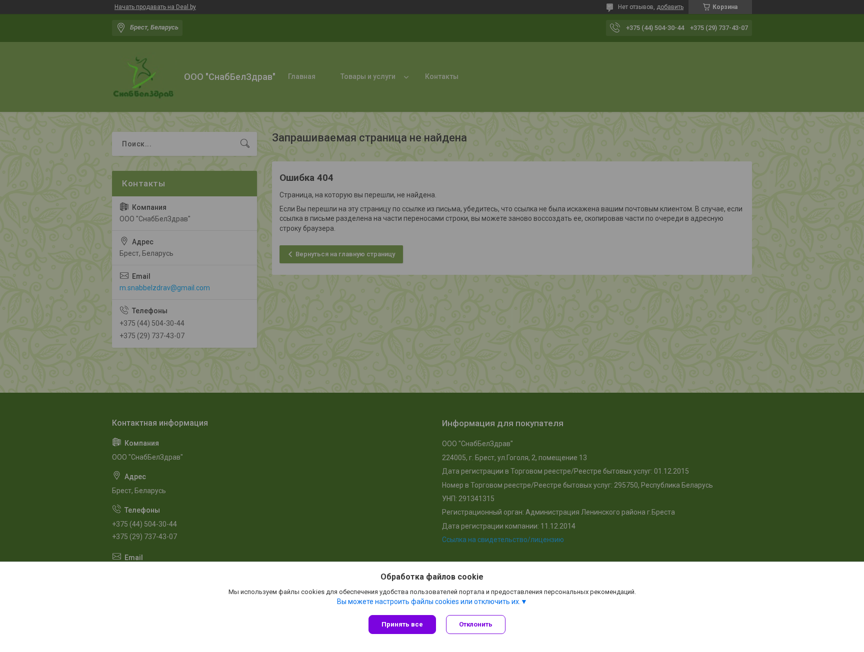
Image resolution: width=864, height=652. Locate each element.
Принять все (402, 624)
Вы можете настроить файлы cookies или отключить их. (428, 602)
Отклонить (475, 624)
